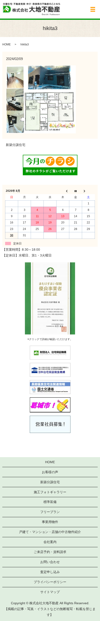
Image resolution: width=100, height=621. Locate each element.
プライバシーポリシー (50, 582)
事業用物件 (50, 522)
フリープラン (50, 512)
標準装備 (50, 502)
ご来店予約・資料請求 (50, 552)
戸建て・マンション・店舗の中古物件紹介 (50, 532)
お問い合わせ (50, 562)
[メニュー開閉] (92, 9)
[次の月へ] (88, 191)
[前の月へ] (63, 191)
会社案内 (50, 542)
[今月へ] (75, 191)
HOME (6, 44)
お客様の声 (50, 472)
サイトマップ (50, 592)
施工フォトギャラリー (50, 492)
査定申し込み (50, 572)
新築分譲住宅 (15, 145)
